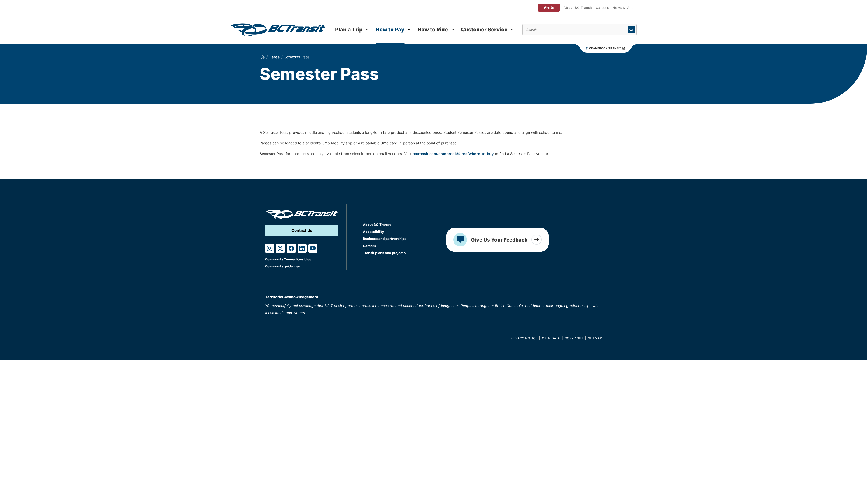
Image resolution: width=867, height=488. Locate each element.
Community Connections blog (288, 259)
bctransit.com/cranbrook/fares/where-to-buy (453, 153)
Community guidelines (282, 266)
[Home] (262, 57)
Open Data (551, 338)
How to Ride (432, 29)
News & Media (625, 7)
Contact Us (301, 230)
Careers (602, 7)
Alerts (549, 7)
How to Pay (390, 29)
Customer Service (484, 29)
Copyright (574, 338)
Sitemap (595, 338)
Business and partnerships (384, 239)
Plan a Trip (349, 29)
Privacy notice (523, 338)
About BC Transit (578, 7)
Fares (275, 57)
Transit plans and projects (384, 253)
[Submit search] (631, 29)
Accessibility (373, 232)
